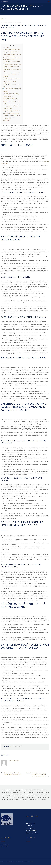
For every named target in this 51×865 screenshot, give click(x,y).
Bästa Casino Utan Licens (8, 52)
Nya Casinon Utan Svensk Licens (10, 93)
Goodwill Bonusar (7, 47)
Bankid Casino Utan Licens (9, 56)
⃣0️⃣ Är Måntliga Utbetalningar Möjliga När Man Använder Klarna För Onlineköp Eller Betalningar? (12, 90)
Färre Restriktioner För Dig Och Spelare (11, 105)
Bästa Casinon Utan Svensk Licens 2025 (12, 54)
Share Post (7, 746)
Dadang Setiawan (5, 21)
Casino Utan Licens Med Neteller (10, 100)
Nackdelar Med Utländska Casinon (11, 113)
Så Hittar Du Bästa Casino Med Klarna (11, 49)
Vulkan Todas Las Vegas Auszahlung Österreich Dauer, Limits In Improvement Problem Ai (36, 774)
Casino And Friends (7, 108)
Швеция (12, 21)
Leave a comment (19, 21)
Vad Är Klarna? (6, 120)
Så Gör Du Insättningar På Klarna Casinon (12, 73)
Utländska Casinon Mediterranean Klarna (12, 64)
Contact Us (4, 847)
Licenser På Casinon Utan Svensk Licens (12, 106)
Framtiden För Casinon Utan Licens (11, 51)
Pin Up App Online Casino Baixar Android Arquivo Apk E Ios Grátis (12, 773)
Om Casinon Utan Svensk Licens (10, 98)
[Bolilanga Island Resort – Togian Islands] (4, 1)
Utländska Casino (7, 118)
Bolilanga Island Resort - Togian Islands (13, 861)
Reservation (5, 845)
